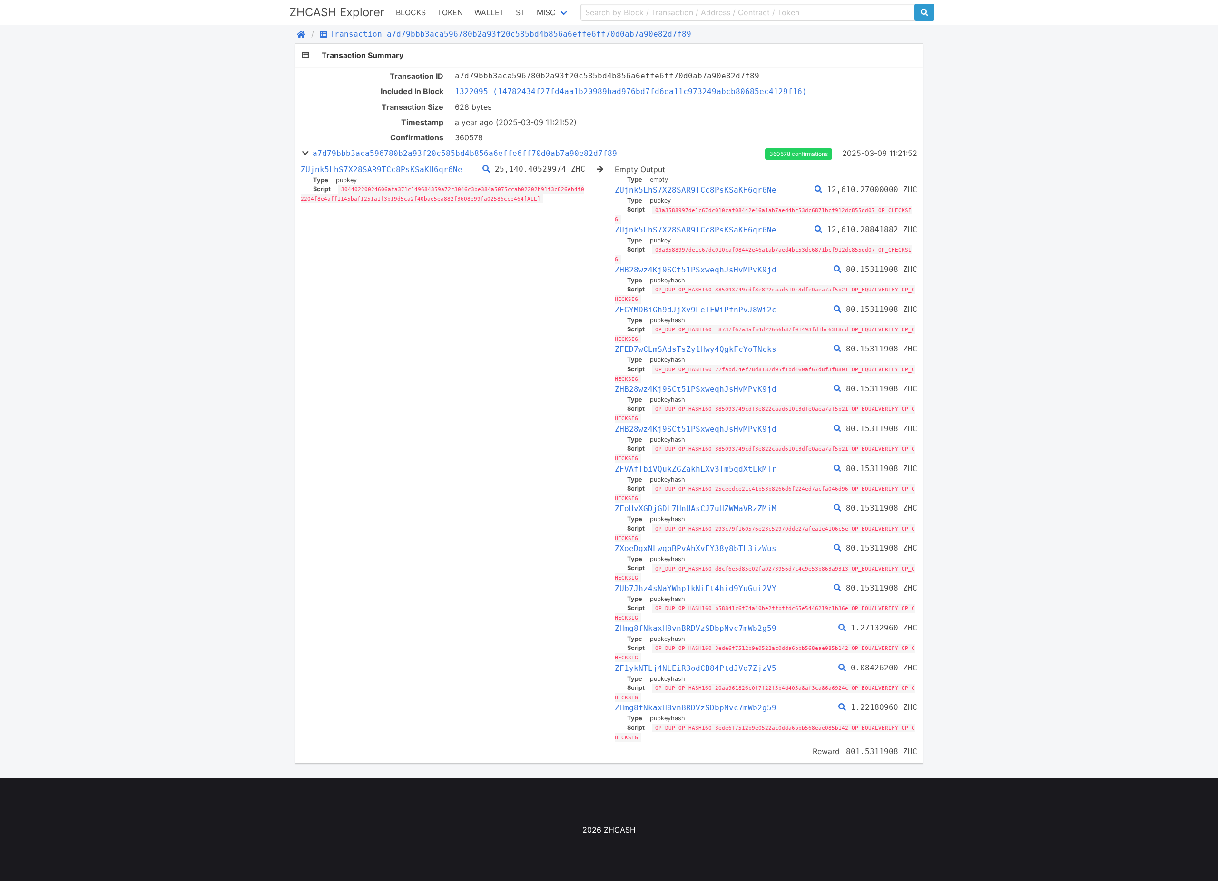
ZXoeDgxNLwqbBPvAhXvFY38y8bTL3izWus (695, 548)
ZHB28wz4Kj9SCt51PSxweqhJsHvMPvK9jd (695, 269)
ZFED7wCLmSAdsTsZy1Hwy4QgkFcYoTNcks (695, 349)
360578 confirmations (798, 153)
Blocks (411, 12)
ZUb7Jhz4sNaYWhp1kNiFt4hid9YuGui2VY (695, 588)
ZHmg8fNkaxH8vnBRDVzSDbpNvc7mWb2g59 (695, 628)
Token (450, 12)
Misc (546, 12)
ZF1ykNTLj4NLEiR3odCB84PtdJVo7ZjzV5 (695, 668)
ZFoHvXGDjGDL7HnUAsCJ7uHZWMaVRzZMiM (695, 508)
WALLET (489, 12)
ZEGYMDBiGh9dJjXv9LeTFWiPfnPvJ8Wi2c (695, 309)
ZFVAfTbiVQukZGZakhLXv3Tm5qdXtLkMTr (695, 469)
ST (520, 12)
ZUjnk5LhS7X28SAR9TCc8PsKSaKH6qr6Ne (381, 169)
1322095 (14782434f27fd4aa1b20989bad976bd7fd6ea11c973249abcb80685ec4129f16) (631, 91)
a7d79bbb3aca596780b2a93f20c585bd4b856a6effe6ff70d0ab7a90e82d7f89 (465, 153)
